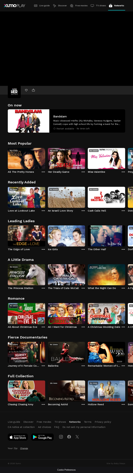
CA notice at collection (21, 427)
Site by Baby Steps (116, 463)
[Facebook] (69, 436)
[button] (66, 121)
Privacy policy (103, 421)
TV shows (101, 5)
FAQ (56, 427)
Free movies (81, 5)
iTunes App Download (18, 438)
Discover (62, 5)
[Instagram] (61, 436)
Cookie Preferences (66, 470)
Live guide (44, 5)
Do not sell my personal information (83, 427)
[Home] (14, 5)
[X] (77, 436)
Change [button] (24, 448)
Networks (119, 5)
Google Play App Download (42, 438)
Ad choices (44, 427)
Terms (87, 421)
